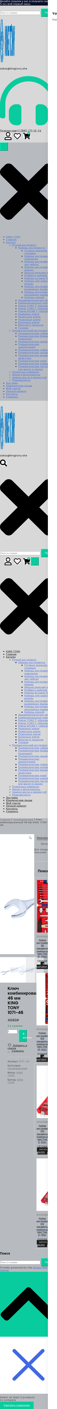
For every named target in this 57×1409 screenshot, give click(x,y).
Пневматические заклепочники (28, 346)
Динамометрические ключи (35, 300)
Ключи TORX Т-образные (34, 306)
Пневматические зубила (33, 350)
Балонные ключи (29, 322)
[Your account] (8, 135)
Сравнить (12, 397)
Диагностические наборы (40, 272)
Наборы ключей (34, 297)
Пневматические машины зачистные (34, 357)
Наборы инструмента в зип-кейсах (39, 263)
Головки (23, 328)
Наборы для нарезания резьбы (39, 282)
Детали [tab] (45, 843)
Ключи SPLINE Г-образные (35, 311)
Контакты (12, 394)
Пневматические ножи (32, 361)
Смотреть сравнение (17, 1405)
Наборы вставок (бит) (38, 278)
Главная (11, 239)
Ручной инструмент (24, 245)
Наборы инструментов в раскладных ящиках (39, 293)
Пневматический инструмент (30, 330)
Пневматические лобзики (34, 352)
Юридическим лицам (19, 386)
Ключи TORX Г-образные (34, 308)
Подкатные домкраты (25, 372)
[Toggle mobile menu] (4, 146)
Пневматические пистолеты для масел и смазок (35, 368)
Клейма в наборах (35, 275)
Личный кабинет (16, 391)
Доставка (12, 383)
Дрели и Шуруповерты (26, 374)
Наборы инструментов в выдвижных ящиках (39, 288)
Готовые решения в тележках (36, 252)
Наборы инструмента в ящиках (39, 268)
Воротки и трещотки (30, 325)
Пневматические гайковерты (36, 333)
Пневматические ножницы (35, 363)
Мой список (13, 388)
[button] (30, 837)
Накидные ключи (28, 314)
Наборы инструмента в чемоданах (39, 258)
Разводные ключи (29, 319)
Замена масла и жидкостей (29, 377)
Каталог (11, 242)
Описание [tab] (43, 838)
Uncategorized (23, 819)
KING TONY (13, 237)
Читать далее (43, 1151)
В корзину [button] (42, 965)
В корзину (25, 1035)
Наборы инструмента (31, 248)
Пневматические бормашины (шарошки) (36, 337)
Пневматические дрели (33, 341)
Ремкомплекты (21, 380)
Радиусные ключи (29, 317)
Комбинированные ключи (34, 303)
